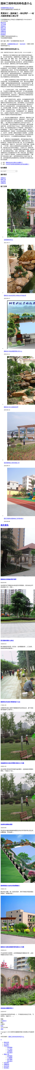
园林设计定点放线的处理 (11, 407)
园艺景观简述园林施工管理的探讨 (13, 518)
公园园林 (9, 1051)
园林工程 (3, 27)
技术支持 (3, 33)
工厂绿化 (9, 1049)
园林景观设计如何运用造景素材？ (10, 885)
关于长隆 (3, 24)
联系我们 (3, 34)
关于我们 (6, 1044)
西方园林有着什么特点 (7, 640)
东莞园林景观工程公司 (7, 7)
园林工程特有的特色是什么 (16, 1036)
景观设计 (3, 26)
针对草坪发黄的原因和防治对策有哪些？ (17, 164)
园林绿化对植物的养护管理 (8, 579)
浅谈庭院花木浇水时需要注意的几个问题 (12, 763)
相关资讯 (4, 525)
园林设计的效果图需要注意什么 (13, 351)
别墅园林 (9, 1047)
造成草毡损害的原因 (6, 824)
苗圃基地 (3, 31)
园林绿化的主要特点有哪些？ (14, 162)
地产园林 (9, 1059)
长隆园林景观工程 (12, 44)
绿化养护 (3, 29)
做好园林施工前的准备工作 (12, 462)
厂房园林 (9, 1057)
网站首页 (3, 22)
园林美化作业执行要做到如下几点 (10, 701)
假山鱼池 (9, 1052)
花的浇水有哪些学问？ (7, 1008)
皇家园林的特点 (8, 239)
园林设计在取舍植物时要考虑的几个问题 (12, 947)
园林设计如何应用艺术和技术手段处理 (15, 295)
